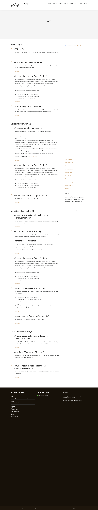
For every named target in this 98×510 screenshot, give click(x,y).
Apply (60, 3)
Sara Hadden (68, 159)
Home (49, 3)
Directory (66, 3)
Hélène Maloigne (69, 182)
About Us (55, 3)
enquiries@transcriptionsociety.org (19, 398)
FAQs (76, 3)
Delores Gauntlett (70, 178)
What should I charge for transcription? (72, 400)
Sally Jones (68, 188)
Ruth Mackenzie (69, 172)
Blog (81, 3)
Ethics (71, 3)
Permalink (17, 57)
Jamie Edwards (69, 162)
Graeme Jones (68, 165)
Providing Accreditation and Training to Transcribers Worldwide (72, 396)
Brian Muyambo (69, 185)
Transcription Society (19, 4)
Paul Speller (68, 175)
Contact (85, 3)
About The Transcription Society (21, 508)
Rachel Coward (69, 169)
